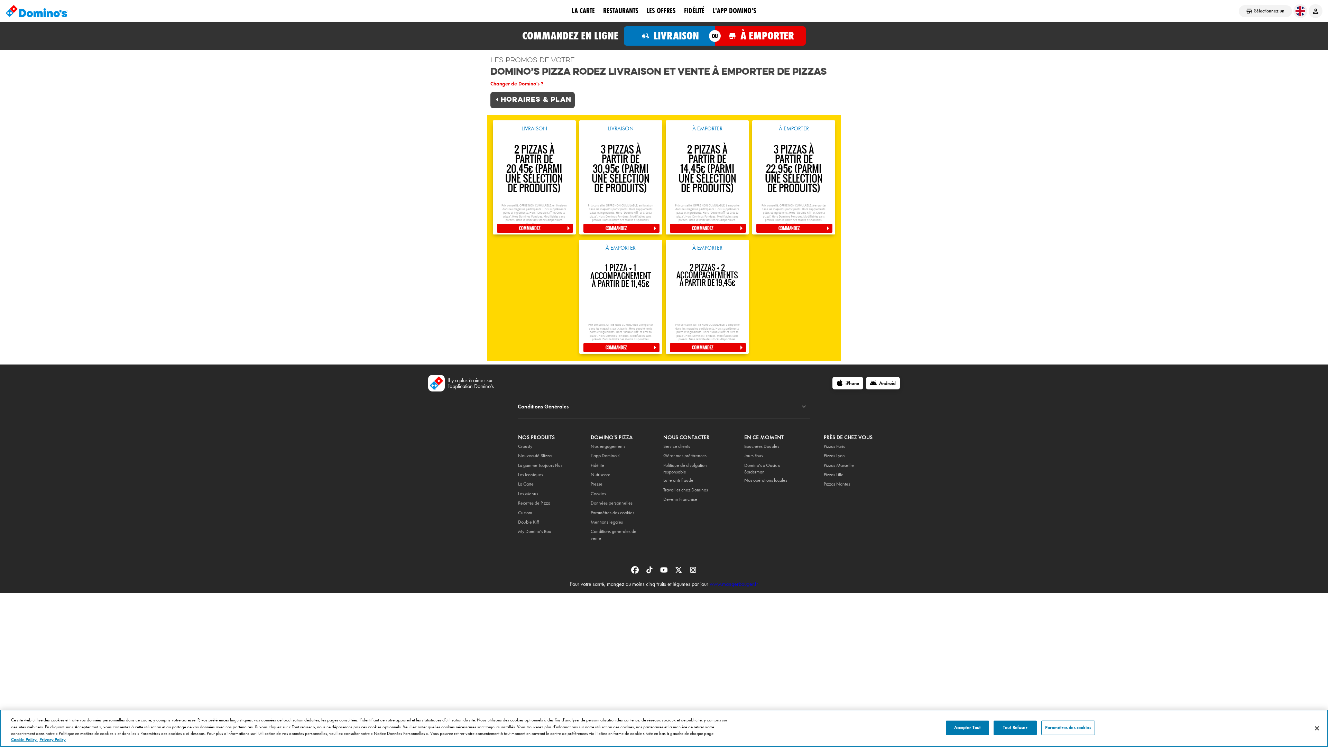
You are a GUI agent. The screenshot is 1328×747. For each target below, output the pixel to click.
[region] (664, 728)
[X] (679, 572)
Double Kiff (528, 522)
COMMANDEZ (530, 228)
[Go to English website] (1300, 11)
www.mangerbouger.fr (734, 584)
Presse (596, 484)
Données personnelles (612, 503)
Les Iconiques (530, 475)
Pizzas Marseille (839, 465)
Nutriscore (600, 475)
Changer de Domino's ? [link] (516, 84)
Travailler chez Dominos (685, 490)
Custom (525, 513)
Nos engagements (608, 446)
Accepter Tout (967, 727)
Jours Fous (753, 456)
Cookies (598, 494)
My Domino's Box (534, 531)
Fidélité (597, 465)
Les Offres (661, 10)
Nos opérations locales (765, 480)
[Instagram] (693, 572)
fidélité (694, 10)
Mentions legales (607, 522)
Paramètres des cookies (612, 513)
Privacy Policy (52, 740)
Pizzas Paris (834, 446)
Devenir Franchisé (680, 499)
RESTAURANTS (620, 10)
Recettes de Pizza (534, 503)
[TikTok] (650, 572)
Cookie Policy (24, 740)
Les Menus (528, 494)
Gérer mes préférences (685, 456)
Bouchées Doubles (761, 446)
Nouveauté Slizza (535, 456)
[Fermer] (1317, 728)
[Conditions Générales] (803, 406)
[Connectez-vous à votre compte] (1315, 11)
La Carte (583, 10)
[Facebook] (635, 572)
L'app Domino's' (605, 456)
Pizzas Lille (833, 475)
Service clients (676, 446)
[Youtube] (664, 572)
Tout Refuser (1015, 727)
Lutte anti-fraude (678, 480)
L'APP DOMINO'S (734, 10)
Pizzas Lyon (834, 456)
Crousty (525, 446)
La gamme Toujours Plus (540, 465)
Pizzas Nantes (837, 484)
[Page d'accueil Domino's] (37, 11)
